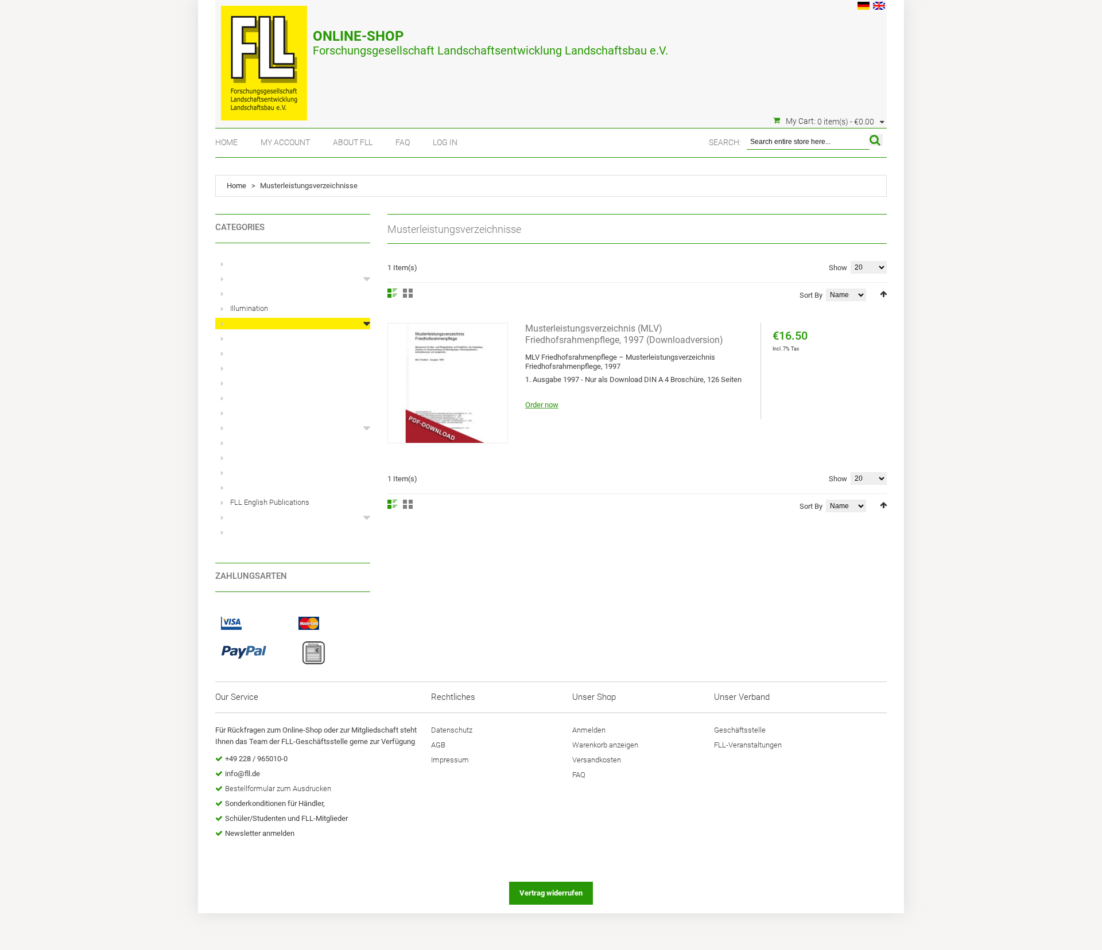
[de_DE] (863, 7)
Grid (408, 293)
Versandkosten (596, 760)
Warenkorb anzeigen (605, 745)
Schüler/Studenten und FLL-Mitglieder (286, 818)
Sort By (811, 295)
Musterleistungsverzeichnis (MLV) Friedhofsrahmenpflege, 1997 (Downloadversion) (624, 334)
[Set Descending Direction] (883, 294)
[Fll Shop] (264, 57)
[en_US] (879, 7)
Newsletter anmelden (259, 833)
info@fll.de (242, 773)
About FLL (352, 142)
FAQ (402, 142)
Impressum (450, 760)
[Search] (876, 140)
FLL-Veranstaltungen (748, 745)
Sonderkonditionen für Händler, (275, 803)
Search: (725, 142)
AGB (438, 745)
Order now (541, 404)
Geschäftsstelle (740, 730)
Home (226, 142)
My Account (285, 142)
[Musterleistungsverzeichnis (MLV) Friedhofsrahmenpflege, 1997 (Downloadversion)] (447, 383)
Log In (445, 142)
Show (838, 267)
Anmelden (589, 730)
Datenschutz (451, 730)
